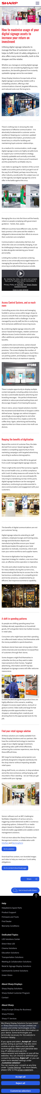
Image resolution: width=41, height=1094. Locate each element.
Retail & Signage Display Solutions (16, 966)
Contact (5, 997)
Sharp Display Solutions (12, 988)
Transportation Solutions (12, 957)
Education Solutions (10, 952)
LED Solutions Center (11, 939)
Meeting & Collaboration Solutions (16, 961)
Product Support (9, 912)
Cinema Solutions (9, 948)
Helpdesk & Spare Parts (12, 907)
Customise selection (20, 1091)
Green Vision (7, 975)
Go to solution (9, 849)
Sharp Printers (8, 1014)
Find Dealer (7, 921)
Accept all (20, 1076)
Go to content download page (15, 868)
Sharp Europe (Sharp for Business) (16, 1009)
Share (29, 879)
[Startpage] (10, 3)
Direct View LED (8, 943)
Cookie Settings (14, 1067)
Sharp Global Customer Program (16, 993)
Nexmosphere (17, 843)
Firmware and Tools (10, 917)
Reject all (20, 1083)
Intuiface (5, 843)
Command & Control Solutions (15, 970)
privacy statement (25, 1070)
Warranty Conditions (10, 926)
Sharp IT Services (9, 1018)
